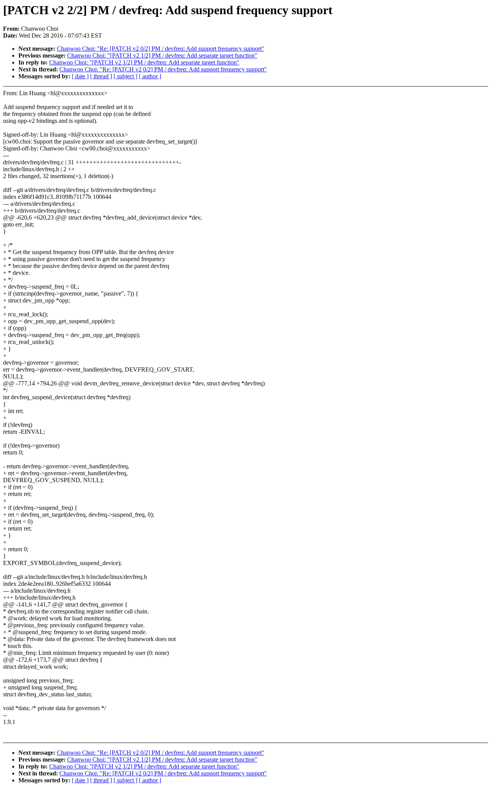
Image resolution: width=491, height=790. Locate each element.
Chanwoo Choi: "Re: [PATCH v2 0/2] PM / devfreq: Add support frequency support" (160, 48)
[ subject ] (125, 76)
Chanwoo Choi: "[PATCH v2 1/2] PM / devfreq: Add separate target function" (162, 55)
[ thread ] (101, 76)
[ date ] (80, 76)
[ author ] (150, 76)
